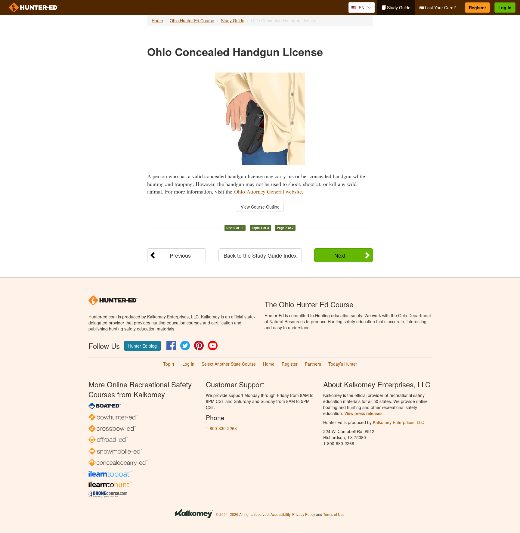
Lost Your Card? (440, 8)
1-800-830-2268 (221, 428)
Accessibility (280, 514)
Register (477, 8)
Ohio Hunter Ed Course (192, 20)
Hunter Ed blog (142, 346)
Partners (313, 364)
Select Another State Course (229, 364)
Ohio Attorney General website (268, 191)
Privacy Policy (303, 514)
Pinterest (199, 345)
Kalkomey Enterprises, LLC (398, 422)
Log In (505, 8)
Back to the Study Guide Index (260, 255)
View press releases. (364, 413)
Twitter (185, 345)
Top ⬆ (169, 364)
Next (339, 255)
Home (157, 20)
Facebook (171, 345)
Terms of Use (334, 514)
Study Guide (398, 8)
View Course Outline (260, 207)
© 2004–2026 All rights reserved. (243, 514)
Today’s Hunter (342, 364)
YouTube (213, 345)
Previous (180, 255)
